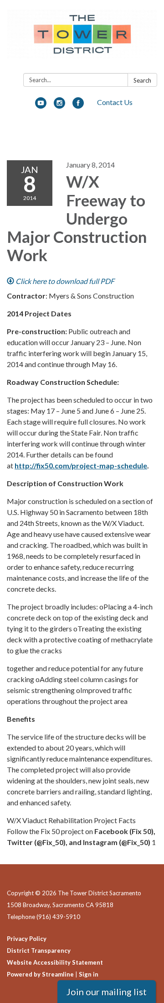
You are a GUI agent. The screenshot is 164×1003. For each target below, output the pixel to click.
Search (142, 80)
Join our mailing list (107, 991)
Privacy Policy (26, 938)
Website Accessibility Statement (55, 962)
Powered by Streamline (40, 974)
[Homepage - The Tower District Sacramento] (82, 38)
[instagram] (59, 105)
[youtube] (40, 105)
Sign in (88, 974)
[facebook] (78, 105)
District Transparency (39, 950)
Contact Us (115, 102)
